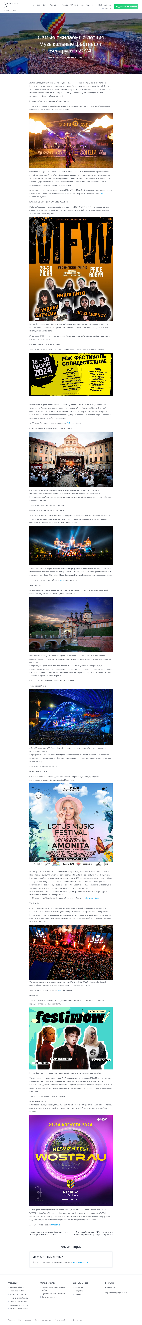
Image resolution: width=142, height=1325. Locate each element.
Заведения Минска (70, 5)
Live (44, 5)
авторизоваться (80, 1262)
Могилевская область (19, 1305)
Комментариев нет (86, 57)
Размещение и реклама (20, 1308)
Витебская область (18, 1294)
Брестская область (18, 1291)
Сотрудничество (49, 1297)
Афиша (53, 5)
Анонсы (71, 31)
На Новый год (104, 5)
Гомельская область (18, 1301)
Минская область (17, 1287)
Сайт (102, 193)
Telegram (79, 1291)
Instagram (79, 1287)
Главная (36, 5)
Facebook (79, 1294)
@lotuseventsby (92, 898)
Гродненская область (19, 1298)
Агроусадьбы (87, 5)
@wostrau (55, 1225)
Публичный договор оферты (54, 1293)
